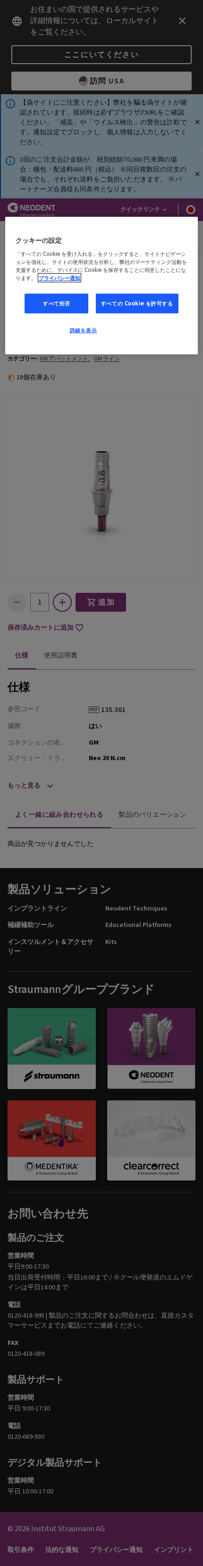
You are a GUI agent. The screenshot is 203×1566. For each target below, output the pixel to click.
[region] (101, 286)
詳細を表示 (83, 330)
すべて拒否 (56, 303)
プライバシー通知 (59, 277)
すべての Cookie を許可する (137, 303)
